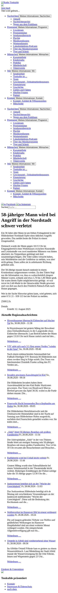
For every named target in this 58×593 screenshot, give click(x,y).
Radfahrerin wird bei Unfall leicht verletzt (26, 458)
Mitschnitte (18, 103)
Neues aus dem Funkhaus (25, 24)
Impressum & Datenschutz (19, 586)
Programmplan (20, 33)
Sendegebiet (19, 74)
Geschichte (18, 87)
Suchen (4, 207)
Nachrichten (13, 16)
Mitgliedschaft (19, 65)
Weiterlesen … (14, 341)
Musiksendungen (21, 41)
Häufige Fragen (20, 92)
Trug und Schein (21, 51)
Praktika (17, 62)
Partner (16, 95)
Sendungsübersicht (22, 35)
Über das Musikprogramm (25, 49)
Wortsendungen (20, 43)
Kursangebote (19, 57)
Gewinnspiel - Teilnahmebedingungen (31, 82)
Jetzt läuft (5, 8)
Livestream (18, 30)
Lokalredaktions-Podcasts (25, 46)
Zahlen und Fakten (22, 90)
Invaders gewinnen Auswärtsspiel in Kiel (26, 375)
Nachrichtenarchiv (21, 21)
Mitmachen (12, 54)
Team (15, 79)
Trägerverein (19, 68)
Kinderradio (18, 60)
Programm (12, 27)
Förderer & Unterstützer (12, 569)
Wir (9, 71)
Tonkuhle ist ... (20, 76)
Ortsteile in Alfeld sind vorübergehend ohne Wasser (31, 540)
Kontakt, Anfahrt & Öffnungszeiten (29, 101)
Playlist (16, 38)
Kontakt (11, 98)
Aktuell (16, 19)
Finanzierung (19, 84)
